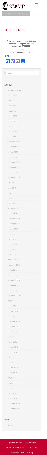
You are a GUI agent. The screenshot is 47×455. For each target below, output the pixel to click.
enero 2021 (12, 136)
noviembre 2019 (14, 167)
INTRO (8, 56)
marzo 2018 (12, 239)
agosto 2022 (12, 95)
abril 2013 (11, 336)
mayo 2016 (12, 249)
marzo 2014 (12, 306)
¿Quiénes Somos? (15, 443)
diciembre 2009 (14, 403)
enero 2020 (12, 157)
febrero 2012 (13, 367)
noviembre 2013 (14, 326)
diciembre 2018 (14, 218)
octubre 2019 (13, 172)
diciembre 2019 (14, 162)
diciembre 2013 (14, 321)
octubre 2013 (13, 331)
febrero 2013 (13, 347)
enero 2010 (12, 398)
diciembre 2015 (14, 265)
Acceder (11, 425)
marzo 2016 (12, 254)
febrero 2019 (13, 208)
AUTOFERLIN (31, 443)
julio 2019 (11, 182)
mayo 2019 (12, 193)
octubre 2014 (13, 290)
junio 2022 (12, 105)
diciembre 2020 (14, 141)
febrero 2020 (13, 152)
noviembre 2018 (14, 223)
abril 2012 (11, 362)
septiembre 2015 (14, 280)
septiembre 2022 (14, 90)
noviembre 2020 (14, 146)
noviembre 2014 (14, 285)
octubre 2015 (13, 275)
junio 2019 (12, 188)
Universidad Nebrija (27, 453)
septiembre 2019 (14, 177)
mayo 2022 (12, 111)
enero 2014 (12, 316)
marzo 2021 (12, 131)
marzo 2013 (12, 342)
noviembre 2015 (14, 270)
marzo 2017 (12, 244)
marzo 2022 (12, 116)
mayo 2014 (12, 300)
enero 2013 (12, 352)
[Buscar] (36, 73)
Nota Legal (33, 448)
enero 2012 (12, 372)
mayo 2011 (12, 377)
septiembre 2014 (14, 295)
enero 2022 (12, 121)
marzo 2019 (12, 203)
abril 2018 (11, 234)
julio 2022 (11, 100)
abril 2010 (11, 388)
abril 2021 (11, 126)
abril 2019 (11, 198)
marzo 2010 (12, 393)
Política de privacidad (15, 448)
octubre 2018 (13, 229)
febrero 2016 (13, 259)
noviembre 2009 (14, 408)
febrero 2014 (13, 311)
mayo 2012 (12, 357)
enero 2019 (12, 213)
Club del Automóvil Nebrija (16, 13)
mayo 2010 (12, 383)
